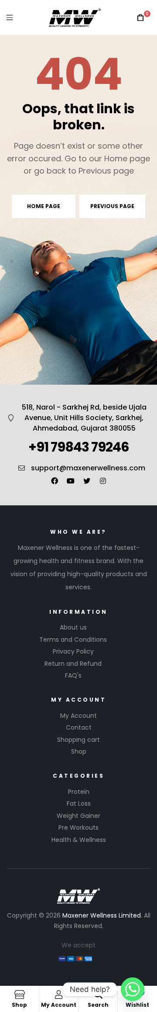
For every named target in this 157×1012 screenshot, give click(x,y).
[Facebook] (54, 481)
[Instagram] (103, 481)
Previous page (112, 206)
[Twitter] (87, 481)
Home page (43, 206)
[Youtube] (71, 481)
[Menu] (10, 17)
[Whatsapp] (132, 989)
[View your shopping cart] (140, 17)
